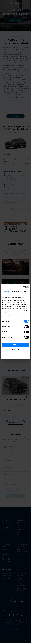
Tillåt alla (15, 345)
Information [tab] (15, 291)
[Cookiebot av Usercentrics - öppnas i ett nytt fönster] (22, 287)
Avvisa (15, 355)
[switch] (26, 326)
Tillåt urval (15, 350)
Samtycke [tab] (6, 291)
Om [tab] (25, 291)
